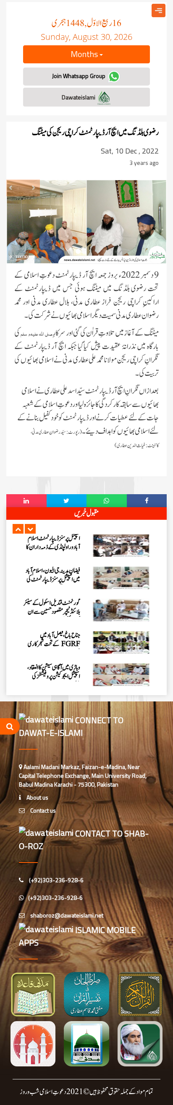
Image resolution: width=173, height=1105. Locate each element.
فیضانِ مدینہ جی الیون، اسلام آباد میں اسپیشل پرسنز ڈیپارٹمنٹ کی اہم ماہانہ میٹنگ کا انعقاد (53, 580)
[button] (18, 529)
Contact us (42, 810)
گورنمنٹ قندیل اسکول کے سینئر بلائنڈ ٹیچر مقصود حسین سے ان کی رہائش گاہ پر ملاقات (52, 612)
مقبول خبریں (86, 513)
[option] (86, 546)
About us (36, 797)
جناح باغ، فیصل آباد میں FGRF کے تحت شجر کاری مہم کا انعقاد (54, 644)
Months (85, 53)
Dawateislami (79, 97)
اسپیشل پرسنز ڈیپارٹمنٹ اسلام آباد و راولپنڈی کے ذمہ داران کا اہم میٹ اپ (53, 547)
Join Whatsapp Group (79, 75)
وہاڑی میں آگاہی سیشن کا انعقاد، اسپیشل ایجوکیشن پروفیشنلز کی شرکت (53, 676)
